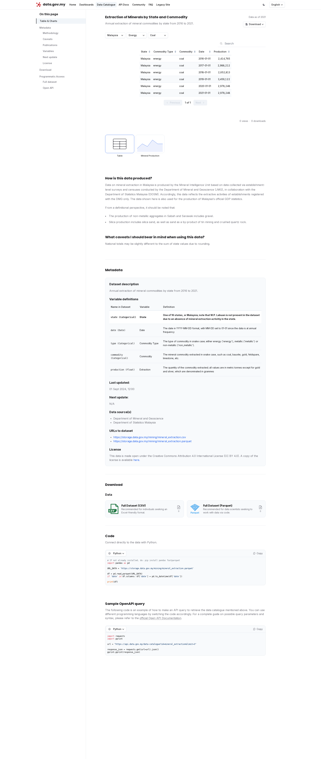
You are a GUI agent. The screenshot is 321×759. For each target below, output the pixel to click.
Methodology (50, 33)
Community (138, 4)
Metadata (45, 27)
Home (72, 4)
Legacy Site (163, 4)
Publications (50, 45)
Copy (260, 553)
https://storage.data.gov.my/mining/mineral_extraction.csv (149, 437)
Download (45, 70)
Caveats (47, 39)
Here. (136, 460)
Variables (48, 51)
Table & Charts (48, 21)
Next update (50, 57)
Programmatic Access (52, 76)
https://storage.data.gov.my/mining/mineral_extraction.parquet (152, 441)
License (47, 63)
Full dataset (50, 82)
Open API (48, 88)
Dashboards (86, 4)
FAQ (151, 4)
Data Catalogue (106, 4)
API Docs (124, 4)
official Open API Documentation (160, 618)
